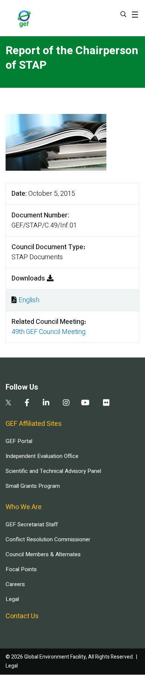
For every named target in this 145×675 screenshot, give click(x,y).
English (29, 300)
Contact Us (22, 616)
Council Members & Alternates (43, 554)
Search (123, 14)
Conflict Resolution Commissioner (48, 539)
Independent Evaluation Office (42, 456)
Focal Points (21, 569)
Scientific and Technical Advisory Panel (53, 471)
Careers (15, 584)
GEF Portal (19, 441)
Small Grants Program (33, 486)
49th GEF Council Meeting (49, 332)
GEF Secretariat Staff (32, 524)
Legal (12, 599)
